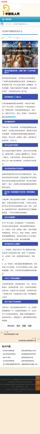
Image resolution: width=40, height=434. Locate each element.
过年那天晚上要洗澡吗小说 (27, 340)
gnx (7, 38)
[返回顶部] (37, 387)
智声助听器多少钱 (27, 357)
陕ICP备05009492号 (26, 382)
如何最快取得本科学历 (28, 354)
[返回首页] (37, 377)
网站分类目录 (29, 379)
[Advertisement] (20, 414)
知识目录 (4, 2)
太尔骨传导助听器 (8, 361)
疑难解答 (18, 382)
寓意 (14, 96)
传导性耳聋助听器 (8, 351)
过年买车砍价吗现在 (9, 354)
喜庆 (14, 116)
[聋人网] (20, 10)
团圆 (9, 116)
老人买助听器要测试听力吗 (11, 364)
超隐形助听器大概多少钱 (29, 364)
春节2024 (9, 24)
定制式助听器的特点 (27, 361)
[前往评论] (37, 382)
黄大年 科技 (6, 357)
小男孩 (20, 391)
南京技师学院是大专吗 (28, 351)
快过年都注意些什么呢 (11, 334)
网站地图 (12, 382)
